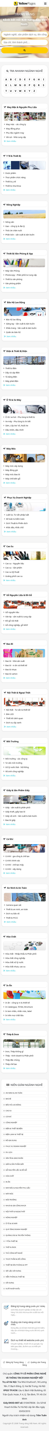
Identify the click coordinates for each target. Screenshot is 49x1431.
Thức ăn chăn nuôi (13, 230)
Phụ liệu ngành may (15, 132)
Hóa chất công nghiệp (15, 958)
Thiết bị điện (10, 368)
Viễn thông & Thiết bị (15, 1277)
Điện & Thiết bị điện (16, 351)
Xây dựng (10, 1283)
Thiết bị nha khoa (13, 186)
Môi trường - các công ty (16, 758)
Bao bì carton (11, 673)
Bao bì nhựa (10, 669)
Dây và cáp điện (12, 372)
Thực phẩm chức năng (15, 177)
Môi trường (12, 741)
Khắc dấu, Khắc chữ (15, 527)
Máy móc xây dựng (14, 466)
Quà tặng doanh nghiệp (16, 1229)
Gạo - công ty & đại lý (15, 226)
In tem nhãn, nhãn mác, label (18, 1011)
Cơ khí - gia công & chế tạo (17, 856)
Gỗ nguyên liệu (12, 612)
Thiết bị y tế (10, 181)
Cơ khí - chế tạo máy (14, 864)
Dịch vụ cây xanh (13, 722)
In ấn (9, 985)
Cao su (9, 546)
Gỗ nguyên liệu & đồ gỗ (19, 595)
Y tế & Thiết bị (13, 156)
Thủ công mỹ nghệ (14, 1253)
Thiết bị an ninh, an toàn (17, 909)
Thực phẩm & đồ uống (16, 1259)
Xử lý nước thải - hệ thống (17, 767)
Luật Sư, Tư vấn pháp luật (17, 514)
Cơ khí (9, 839)
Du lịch (9, 1152)
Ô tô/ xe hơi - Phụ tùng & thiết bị (20, 417)
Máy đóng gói (11, 470)
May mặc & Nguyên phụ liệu (22, 107)
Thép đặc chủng (12, 1060)
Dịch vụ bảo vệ (12, 913)
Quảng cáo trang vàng (25, 1323)
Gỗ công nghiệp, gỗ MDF (16, 625)
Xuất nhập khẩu (13, 1288)
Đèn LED (10, 714)
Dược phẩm (10, 173)
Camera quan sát (13, 905)
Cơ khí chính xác (12, 860)
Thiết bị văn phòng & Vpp (19, 253)
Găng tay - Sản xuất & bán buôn (20, 323)
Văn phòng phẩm (13, 283)
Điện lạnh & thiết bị (14, 1134)
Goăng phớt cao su (13, 576)
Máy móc (11, 448)
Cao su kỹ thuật (12, 572)
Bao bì (9, 643)
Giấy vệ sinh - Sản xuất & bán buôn (21, 816)
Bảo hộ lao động (16, 302)
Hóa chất (11, 936)
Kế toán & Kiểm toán (15, 519)
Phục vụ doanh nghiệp (19, 497)
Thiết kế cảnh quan (14, 718)
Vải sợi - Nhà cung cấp (16, 137)
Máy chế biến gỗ (12, 478)
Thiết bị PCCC (12, 917)
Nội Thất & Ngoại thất (18, 692)
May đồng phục (13, 128)
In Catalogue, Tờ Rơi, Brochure (19, 1007)
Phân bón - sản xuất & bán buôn (19, 234)
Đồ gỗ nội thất (11, 620)
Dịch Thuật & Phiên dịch (17, 523)
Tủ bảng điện (11, 376)
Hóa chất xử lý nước (14, 962)
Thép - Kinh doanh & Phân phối (19, 1055)
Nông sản (9, 222)
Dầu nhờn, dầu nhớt (14, 429)
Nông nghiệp (13, 204)
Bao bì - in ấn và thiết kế (16, 665)
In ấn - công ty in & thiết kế (17, 1002)
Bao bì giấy (10, 820)
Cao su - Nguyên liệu (14, 563)
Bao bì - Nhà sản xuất (15, 661)
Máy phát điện (11, 381)
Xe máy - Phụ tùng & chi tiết (17, 421)
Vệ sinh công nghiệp (14, 771)
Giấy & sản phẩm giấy (18, 790)
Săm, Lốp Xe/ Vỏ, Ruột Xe (16, 425)
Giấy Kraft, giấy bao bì (15, 811)
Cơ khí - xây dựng (13, 869)
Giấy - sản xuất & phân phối (17, 807)
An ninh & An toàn (17, 887)
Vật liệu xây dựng (13, 1271)
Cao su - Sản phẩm (13, 567)
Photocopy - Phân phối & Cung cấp (21, 275)
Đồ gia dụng (11, 1140)
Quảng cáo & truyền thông (18, 1235)
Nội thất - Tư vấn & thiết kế (18, 709)
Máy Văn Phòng (12, 270)
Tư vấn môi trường (13, 763)
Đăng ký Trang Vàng (15, 1362)
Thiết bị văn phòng (13, 279)
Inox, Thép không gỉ (14, 1051)
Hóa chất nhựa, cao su (15, 966)
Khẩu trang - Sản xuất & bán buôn (21, 328)
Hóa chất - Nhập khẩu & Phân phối (20, 953)
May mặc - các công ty (16, 124)
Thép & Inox (12, 1034)
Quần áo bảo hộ (13, 332)
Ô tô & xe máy (13, 399)
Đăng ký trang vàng (28, 1306)
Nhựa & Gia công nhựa (16, 1205)
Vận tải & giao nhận (14, 1158)
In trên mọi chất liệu (14, 1015)
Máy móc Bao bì (12, 474)
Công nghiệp (11, 1122)
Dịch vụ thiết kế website (27, 1340)
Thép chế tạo (11, 1064)
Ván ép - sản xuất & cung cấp (18, 616)
